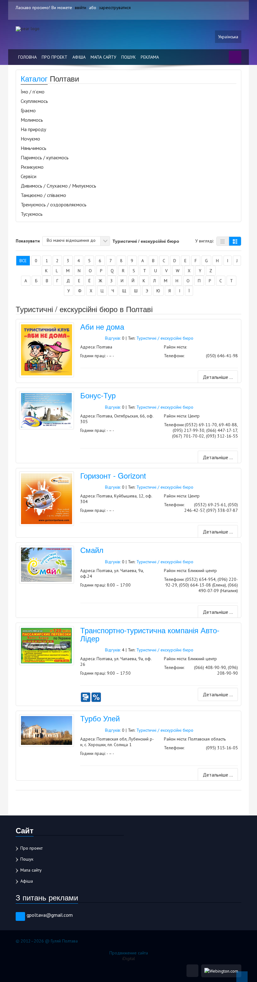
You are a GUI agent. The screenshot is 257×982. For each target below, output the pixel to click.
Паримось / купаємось (45, 157)
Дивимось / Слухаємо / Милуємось (58, 186)
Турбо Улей (100, 718)
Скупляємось (34, 101)
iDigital (128, 958)
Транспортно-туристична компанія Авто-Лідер (149, 634)
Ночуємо (30, 138)
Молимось (32, 120)
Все (23, 260)
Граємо (28, 110)
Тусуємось (32, 214)
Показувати (28, 240)
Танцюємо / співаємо (43, 195)
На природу (33, 129)
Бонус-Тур (98, 395)
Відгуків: (113, 338)
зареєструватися (115, 7)
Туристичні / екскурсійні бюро (164, 338)
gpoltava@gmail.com (50, 915)
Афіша (79, 57)
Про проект (54, 57)
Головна (27, 57)
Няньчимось (33, 148)
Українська (228, 37)
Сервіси (28, 176)
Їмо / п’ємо (33, 91)
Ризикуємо (32, 167)
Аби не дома (102, 326)
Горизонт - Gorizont (113, 475)
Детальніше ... (218, 377)
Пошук (128, 57)
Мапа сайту (103, 57)
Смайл (91, 549)
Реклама (150, 57)
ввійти (80, 7)
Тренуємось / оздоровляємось (54, 204)
